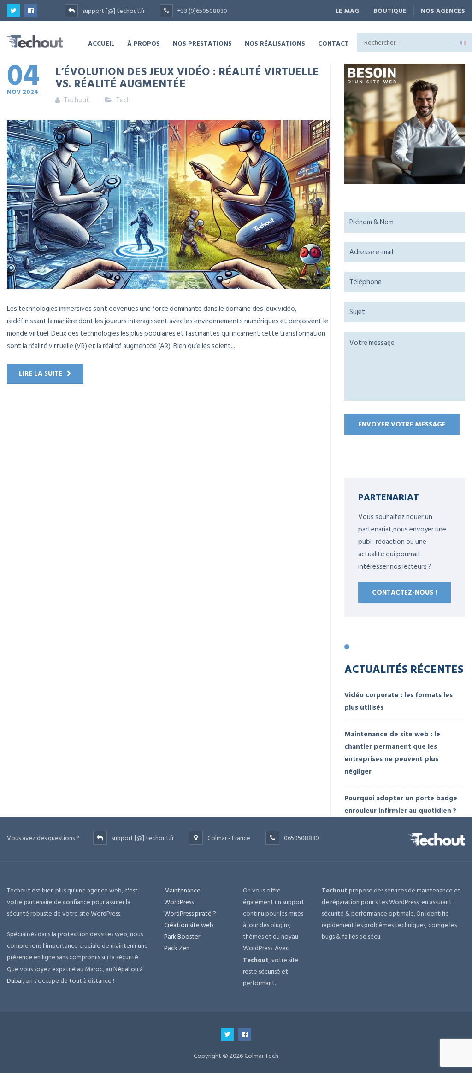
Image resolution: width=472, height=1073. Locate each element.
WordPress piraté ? (190, 913)
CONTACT (333, 43)
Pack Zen (176, 948)
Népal (121, 969)
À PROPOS (143, 43)
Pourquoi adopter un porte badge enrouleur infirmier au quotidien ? (400, 804)
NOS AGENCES (443, 11)
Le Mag (347, 11)
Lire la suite (40, 373)
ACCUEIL (101, 43)
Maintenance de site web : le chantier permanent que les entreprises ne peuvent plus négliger (392, 753)
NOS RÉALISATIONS (275, 43)
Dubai (15, 980)
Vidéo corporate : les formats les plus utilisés (398, 701)
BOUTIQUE (390, 11)
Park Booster (182, 936)
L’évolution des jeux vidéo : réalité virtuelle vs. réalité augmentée (187, 77)
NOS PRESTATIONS (202, 43)
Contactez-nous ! (404, 592)
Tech (123, 100)
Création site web (188, 925)
